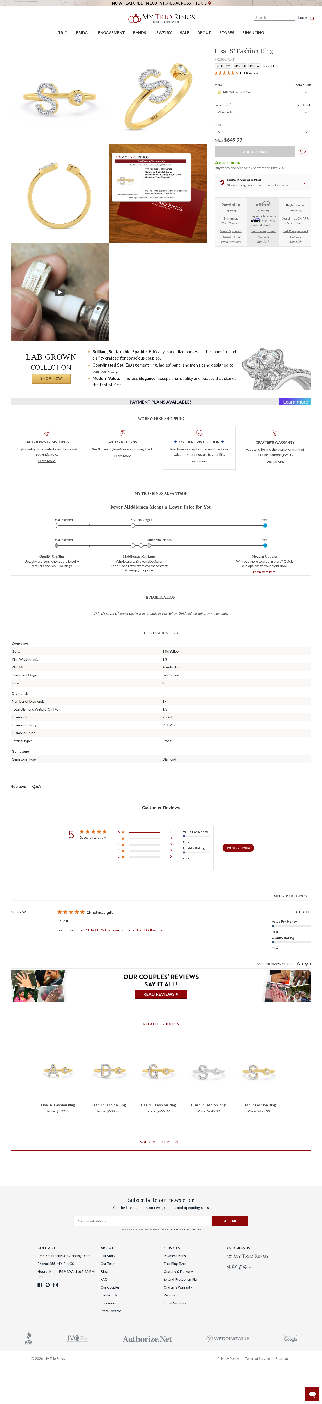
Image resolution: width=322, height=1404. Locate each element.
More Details (270, 65)
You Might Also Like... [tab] (161, 1142)
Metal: (263, 85)
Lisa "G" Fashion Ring (158, 1105)
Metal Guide (303, 85)
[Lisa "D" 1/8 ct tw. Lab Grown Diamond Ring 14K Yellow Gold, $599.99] (108, 1070)
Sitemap (282, 1358)
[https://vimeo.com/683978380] (60, 292)
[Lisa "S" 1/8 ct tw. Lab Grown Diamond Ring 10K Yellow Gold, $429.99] (259, 1070)
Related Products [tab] (161, 1023)
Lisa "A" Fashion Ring (58, 1105)
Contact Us (109, 1295)
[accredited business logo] (28, 1338)
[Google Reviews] (290, 1338)
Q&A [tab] (36, 786)
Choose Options (58, 1092)
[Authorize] (147, 1338)
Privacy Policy (173, 1229)
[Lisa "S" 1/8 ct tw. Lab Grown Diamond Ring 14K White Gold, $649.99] (208, 1070)
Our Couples (110, 1287)
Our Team (108, 1263)
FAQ (104, 1279)
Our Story (108, 1255)
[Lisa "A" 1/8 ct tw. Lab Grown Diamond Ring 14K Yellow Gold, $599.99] (58, 1070)
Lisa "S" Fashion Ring (208, 1105)
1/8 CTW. (255, 65)
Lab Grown (223, 65)
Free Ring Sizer (175, 1263)
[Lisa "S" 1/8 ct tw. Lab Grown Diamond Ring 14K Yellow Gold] (158, 193)
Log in (302, 17)
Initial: (219, 125)
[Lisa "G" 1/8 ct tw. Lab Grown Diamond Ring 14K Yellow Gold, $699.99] (158, 1070)
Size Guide (304, 105)
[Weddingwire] (227, 1338)
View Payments (231, 231)
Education (108, 1303)
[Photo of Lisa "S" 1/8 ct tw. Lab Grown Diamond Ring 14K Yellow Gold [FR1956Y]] (60, 95)
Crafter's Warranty (178, 1287)
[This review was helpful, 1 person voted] (298, 963)
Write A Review (238, 848)
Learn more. (47, 461)
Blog (104, 1271)
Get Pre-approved (263, 231)
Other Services (175, 1303)
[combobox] (263, 93)
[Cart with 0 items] (313, 17)
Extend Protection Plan (181, 1279)
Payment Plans (175, 1255)
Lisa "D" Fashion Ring (108, 1105)
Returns (169, 1295)
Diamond (240, 65)
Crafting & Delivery (178, 1271)
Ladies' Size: (263, 105)
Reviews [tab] (18, 786)
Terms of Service (191, 1229)
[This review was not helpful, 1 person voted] (306, 963)
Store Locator (111, 1311)
